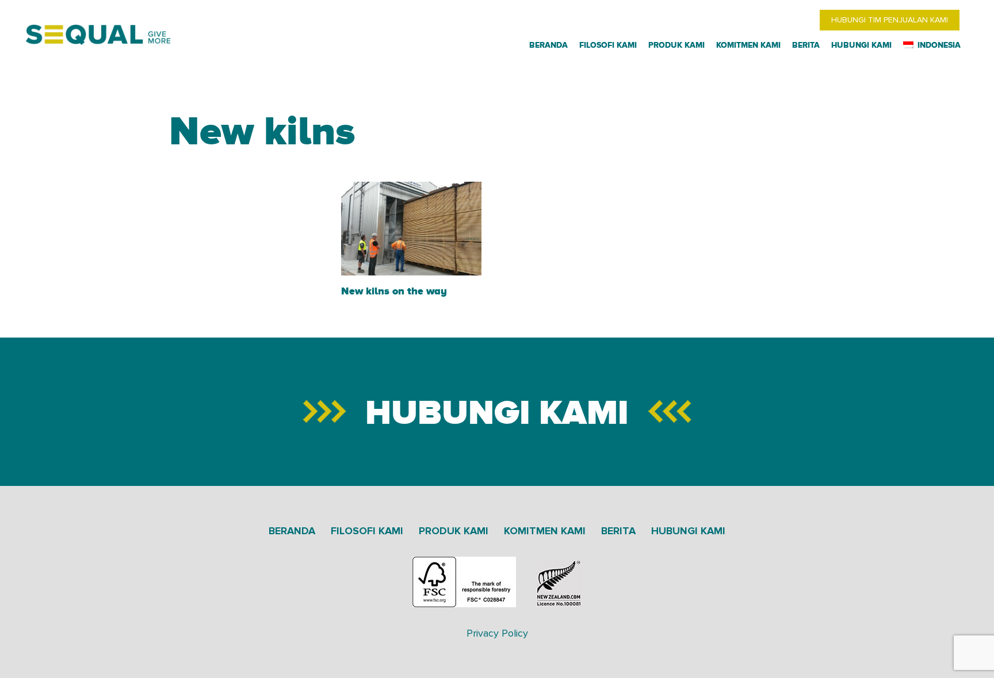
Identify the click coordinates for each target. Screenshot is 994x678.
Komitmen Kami (545, 530)
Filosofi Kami (367, 530)
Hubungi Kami (688, 530)
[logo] (98, 35)
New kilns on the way (394, 291)
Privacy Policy (497, 633)
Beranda (292, 530)
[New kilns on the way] (411, 228)
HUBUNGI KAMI (497, 411)
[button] (964, 45)
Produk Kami (453, 530)
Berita (618, 530)
